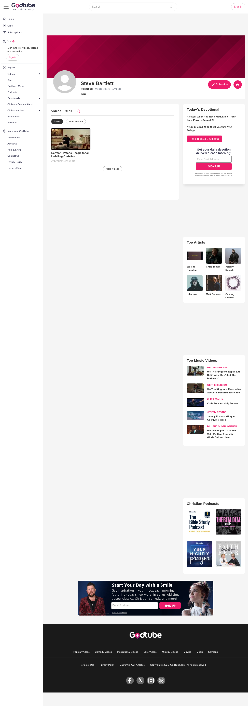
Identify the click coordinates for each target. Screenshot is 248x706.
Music (200, 651)
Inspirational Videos (127, 651)
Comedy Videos (103, 651)
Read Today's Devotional (204, 138)
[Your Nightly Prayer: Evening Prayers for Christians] (199, 554)
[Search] (171, 7)
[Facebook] (130, 680)
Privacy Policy (107, 664)
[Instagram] (151, 680)
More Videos (112, 168)
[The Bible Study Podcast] (199, 522)
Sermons (213, 651)
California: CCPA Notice (132, 664)
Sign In (12, 57)
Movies (187, 651)
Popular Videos (81, 651)
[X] (140, 680)
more (83, 93)
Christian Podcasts (203, 503)
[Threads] (161, 680)
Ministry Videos (170, 651)
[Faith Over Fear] (228, 554)
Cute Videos (150, 651)
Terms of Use (87, 664)
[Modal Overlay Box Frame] (214, 162)
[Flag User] (237, 84)
